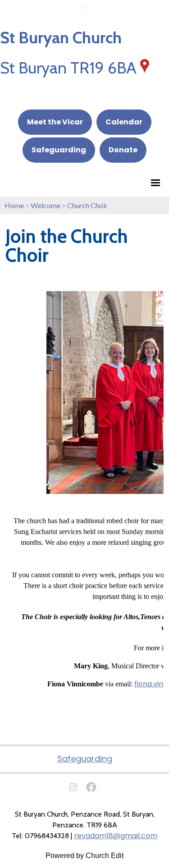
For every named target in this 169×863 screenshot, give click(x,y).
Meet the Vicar (55, 122)
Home (14, 205)
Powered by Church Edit (84, 855)
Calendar (123, 122)
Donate (123, 150)
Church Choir (87, 205)
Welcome (45, 205)
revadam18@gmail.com (115, 836)
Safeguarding (59, 150)
